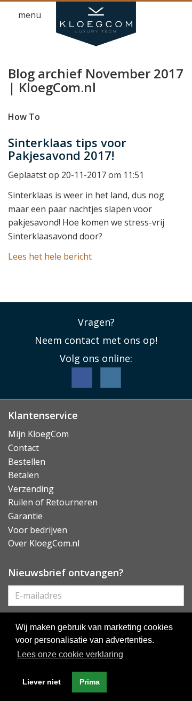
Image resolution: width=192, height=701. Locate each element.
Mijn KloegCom (38, 434)
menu (28, 15)
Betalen (23, 475)
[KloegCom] (96, 24)
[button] (158, 15)
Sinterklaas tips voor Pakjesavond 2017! (67, 148)
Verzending (31, 489)
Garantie (25, 516)
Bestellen (26, 462)
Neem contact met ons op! (96, 340)
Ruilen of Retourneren (53, 502)
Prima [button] (89, 682)
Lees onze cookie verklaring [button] (70, 654)
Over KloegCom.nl (43, 543)
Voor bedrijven (37, 530)
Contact (23, 448)
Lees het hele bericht (50, 256)
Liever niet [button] (41, 682)
